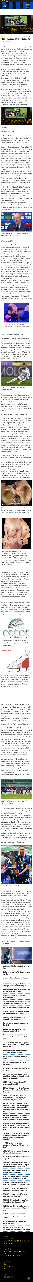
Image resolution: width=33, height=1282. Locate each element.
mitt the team (8, 1266)
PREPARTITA (8, 1239)
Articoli (3, 36)
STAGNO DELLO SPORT (12, 1256)
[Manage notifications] (28, 1278)
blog (5, 1264)
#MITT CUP (8, 1254)
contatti (6, 1268)
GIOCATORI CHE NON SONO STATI (16, 1251)
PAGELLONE (8, 1243)
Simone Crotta (5, 41)
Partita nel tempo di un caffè (16, 1241)
